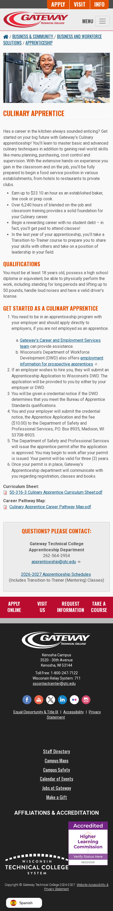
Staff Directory (56, 751)
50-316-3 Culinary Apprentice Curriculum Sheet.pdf (55, 492)
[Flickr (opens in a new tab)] (74, 699)
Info (99, 4)
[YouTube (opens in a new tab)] (39, 699)
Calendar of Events (56, 778)
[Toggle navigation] (102, 21)
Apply (58, 4)
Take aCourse (99, 606)
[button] (24, 903)
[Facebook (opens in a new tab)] (27, 699)
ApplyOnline (14, 606)
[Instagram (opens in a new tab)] (86, 699)
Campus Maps (56, 760)
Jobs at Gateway (56, 787)
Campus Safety (56, 769)
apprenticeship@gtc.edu (54, 561)
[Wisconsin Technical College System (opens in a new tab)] (36, 863)
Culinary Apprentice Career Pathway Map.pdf (50, 506)
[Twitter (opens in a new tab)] (50, 699)
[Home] (36, 20)
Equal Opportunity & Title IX (35, 712)
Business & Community (33, 36)
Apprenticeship (39, 43)
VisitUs (42, 606)
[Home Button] (5, 36)
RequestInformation (70, 606)
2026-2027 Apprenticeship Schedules (56, 574)
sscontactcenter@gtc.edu (54, 683)
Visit (80, 4)
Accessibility (73, 712)
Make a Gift (56, 797)
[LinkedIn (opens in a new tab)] (62, 699)
